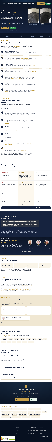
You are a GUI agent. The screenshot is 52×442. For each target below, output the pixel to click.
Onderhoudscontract (22, 414)
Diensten (15, 3)
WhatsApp (13, 27)
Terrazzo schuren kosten (32, 427)
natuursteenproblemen (24, 58)
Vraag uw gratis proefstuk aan (22, 399)
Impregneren (38, 411)
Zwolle (45, 339)
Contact (33, 3)
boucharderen (29, 66)
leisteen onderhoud (24, 150)
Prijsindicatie (24, 3)
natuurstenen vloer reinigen (16, 53)
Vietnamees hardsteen (35, 417)
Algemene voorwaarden (44, 434)
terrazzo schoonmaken (31, 143)
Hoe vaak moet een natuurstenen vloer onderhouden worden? (13, 367)
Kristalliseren (31, 411)
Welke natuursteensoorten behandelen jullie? (10, 363)
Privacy (41, 433)
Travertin (17, 430)
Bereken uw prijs (41, 3)
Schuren (24, 411)
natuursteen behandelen (17, 46)
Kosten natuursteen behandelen (34, 414)
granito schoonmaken (9, 144)
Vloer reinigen (14, 414)
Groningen (28, 339)
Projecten (19, 3)
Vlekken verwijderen (5, 414)
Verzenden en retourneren (44, 436)
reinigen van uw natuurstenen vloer (15, 286)
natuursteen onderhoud (14, 283)
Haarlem (34, 339)
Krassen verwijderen (16, 417)
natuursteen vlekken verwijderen (14, 59)
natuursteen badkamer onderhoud (17, 289)
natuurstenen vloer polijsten (11, 288)
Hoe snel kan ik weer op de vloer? (8, 377)
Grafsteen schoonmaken (6, 411)
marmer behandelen (23, 115)
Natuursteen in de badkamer (33, 430)
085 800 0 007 (20, 27)
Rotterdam (10, 339)
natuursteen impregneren (15, 85)
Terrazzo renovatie (26, 417)
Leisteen (17, 427)
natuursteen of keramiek (11, 291)
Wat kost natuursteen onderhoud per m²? (9, 355)
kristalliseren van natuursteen (15, 78)
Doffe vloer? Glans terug (6, 417)
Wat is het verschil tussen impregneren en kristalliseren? (12, 370)
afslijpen (10, 66)
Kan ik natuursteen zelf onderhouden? (9, 374)
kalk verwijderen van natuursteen (28, 53)
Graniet (17, 434)
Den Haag (16, 339)
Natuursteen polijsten (17, 411)
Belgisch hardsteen (13, 130)
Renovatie (44, 411)
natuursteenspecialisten (7, 335)
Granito (17, 433)
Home (2, 7)
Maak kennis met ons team (26, 251)
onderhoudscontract (25, 283)
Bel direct (48, 3)
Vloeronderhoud (10, 3)
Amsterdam (4, 339)
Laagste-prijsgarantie (43, 430)
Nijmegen (40, 339)
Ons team (29, 3)
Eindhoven (22, 339)
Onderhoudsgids (31, 433)
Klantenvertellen (14, 322)
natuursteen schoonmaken (27, 285)
